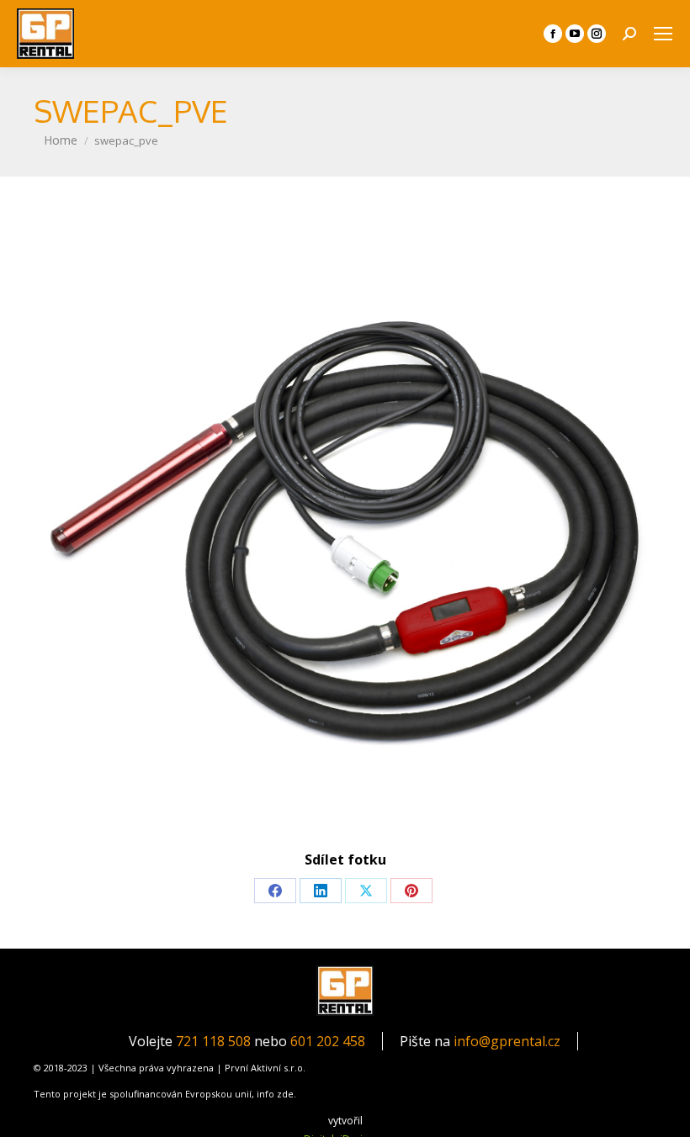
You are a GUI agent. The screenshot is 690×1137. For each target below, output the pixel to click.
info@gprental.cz (507, 1041)
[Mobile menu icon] (663, 34)
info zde (275, 1093)
